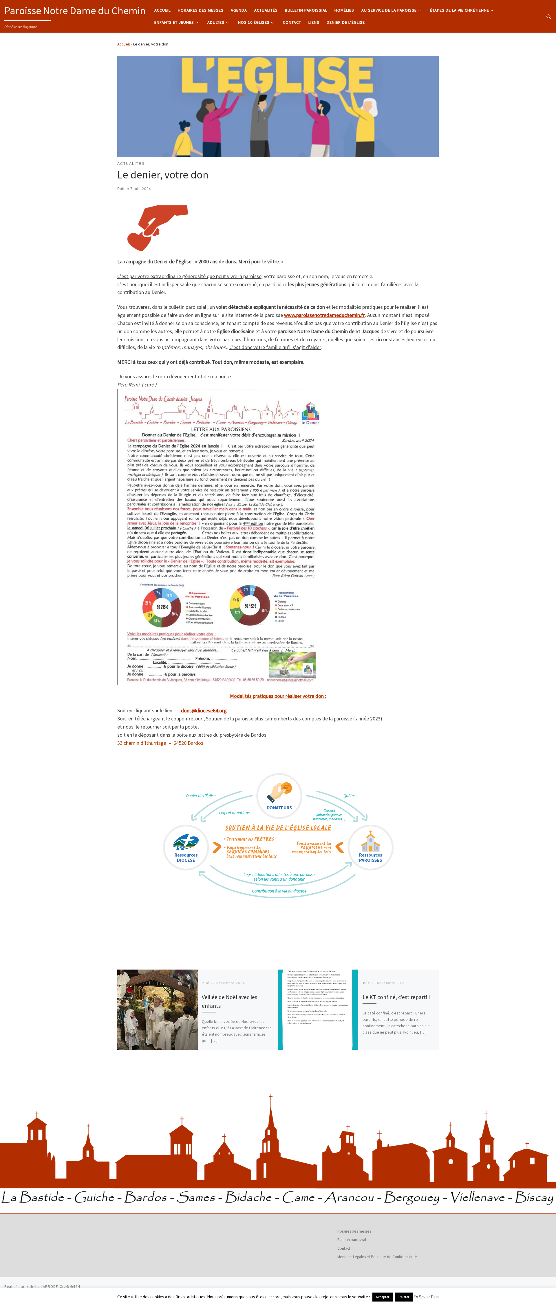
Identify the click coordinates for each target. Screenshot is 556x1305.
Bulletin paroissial (351, 1239)
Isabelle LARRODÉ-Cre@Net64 (53, 1286)
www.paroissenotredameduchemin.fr (324, 315)
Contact (343, 1248)
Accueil (123, 44)
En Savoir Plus (426, 1296)
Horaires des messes (354, 1231)
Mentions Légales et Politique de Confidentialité (377, 1256)
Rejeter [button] (403, 1297)
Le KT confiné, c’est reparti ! (396, 997)
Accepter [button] (382, 1297)
